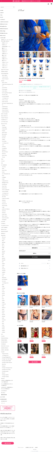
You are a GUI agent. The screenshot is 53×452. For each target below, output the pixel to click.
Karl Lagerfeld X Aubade (7, 92)
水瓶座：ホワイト (4, 58)
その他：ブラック (4, 65)
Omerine (3, 270)
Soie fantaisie (4, 279)
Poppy (3, 302)
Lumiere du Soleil (5, 198)
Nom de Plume (5, 151)
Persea (3, 293)
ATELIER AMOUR (4, 73)
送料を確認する (29, 90)
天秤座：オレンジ (5, 53)
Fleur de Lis (4, 203)
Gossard (2, 161)
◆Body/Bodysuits (4, 28)
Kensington (4, 219)
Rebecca (3, 307)
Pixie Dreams (4, 205)
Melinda (3, 242)
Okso (3, 267)
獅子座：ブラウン (4, 50)
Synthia (3, 332)
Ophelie (3, 272)
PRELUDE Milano (4, 338)
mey (2, 334)
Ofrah (3, 265)
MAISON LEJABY (4, 231)
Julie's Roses (4, 132)
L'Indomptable (5, 108)
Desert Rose (4, 170)
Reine (3, 309)
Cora (3, 144)
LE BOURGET (4, 390)
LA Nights (4, 177)
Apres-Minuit (4, 75)
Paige (3, 286)
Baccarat (4, 237)
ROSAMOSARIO (4, 342)
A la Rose (4, 166)
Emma (3, 172)
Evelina (3, 125)
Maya (3, 240)
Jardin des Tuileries (6, 209)
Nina (3, 254)
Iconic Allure (4, 91)
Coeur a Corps (5, 99)
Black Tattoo (4, 216)
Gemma (3, 238)
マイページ (3, 403)
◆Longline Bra (3, 26)
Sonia (3, 325)
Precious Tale (4, 94)
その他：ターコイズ (5, 62)
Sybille (3, 330)
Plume (3, 300)
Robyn (3, 311)
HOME (1, 10)
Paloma (3, 288)
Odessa (3, 263)
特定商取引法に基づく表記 (29, 447)
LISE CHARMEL (4, 227)
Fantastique (4, 127)
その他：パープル (5, 64)
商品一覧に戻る (35, 361)
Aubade (2, 80)
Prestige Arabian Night (6, 360)
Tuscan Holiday (5, 191)
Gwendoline (4, 148)
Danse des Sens (5, 101)
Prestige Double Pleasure (7, 362)
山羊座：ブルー (4, 57)
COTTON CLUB (4, 121)
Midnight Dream (5, 182)
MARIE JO (3, 233)
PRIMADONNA (4, 340)
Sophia (3, 326)
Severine (3, 137)
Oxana (3, 274)
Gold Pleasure (5, 106)
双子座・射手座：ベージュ (6, 46)
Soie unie (4, 281)
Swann (3, 328)
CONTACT (2, 19)
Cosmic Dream (5, 77)
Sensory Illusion (5, 110)
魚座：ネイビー (4, 60)
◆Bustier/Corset (3, 24)
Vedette (3, 139)
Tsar (3, 275)
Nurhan (3, 258)
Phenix (3, 295)
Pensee (3, 291)
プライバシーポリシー (21, 447)
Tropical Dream (5, 353)
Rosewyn (4, 153)
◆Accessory (3, 35)
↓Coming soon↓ (5, 98)
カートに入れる (35, 257)
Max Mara (3, 392)
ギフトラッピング (22, 250)
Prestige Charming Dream (7, 367)
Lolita (3, 179)
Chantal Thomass (4, 117)
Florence (4, 212)
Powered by (34, 451)
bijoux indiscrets (4, 115)
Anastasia (4, 210)
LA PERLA (3, 223)
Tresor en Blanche (5, 189)
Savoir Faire (4, 155)
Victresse (4, 146)
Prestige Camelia (5, 376)
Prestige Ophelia (5, 374)
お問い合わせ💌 (8, 443)
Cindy (3, 207)
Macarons (4, 364)
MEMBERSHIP (4, 401)
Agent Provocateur (5, 69)
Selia (3, 321)
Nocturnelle (4, 134)
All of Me (4, 196)
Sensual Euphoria (5, 111)
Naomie (3, 251)
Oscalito (3, 336)
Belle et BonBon (4, 113)
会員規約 (36, 447)
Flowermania (4, 89)
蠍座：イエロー (4, 55)
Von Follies (4, 141)
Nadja (3, 247)
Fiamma (3, 130)
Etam (2, 159)
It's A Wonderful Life (6, 173)
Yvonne (3, 157)
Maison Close (4, 229)
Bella (3, 168)
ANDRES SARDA (4, 71)
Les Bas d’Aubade (5, 96)
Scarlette (4, 319)
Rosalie (3, 314)
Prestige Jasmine (5, 371)
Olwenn (3, 268)
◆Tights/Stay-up (3, 33)
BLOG (1, 17)
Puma (3, 305)
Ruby (3, 318)
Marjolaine (3, 235)
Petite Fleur (4, 214)
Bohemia (4, 200)
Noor (3, 256)
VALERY (2, 351)
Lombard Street (5, 180)
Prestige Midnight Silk (6, 357)
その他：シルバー (5, 67)
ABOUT (2, 12)
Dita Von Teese (4, 123)
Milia (3, 244)
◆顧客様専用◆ (4, 394)
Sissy (3, 323)
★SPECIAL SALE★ (4, 21)
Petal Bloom (4, 184)
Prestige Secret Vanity (6, 369)
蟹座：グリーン (4, 48)
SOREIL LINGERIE (5, 349)
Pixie (3, 298)
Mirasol (3, 373)
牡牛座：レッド (4, 44)
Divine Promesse (5, 78)
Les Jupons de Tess (5, 225)
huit (2, 163)
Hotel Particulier (5, 217)
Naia (3, 249)
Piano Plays (4, 186)
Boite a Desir (4, 82)
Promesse (4, 304)
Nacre (3, 245)
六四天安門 (7, 447)
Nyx (3, 261)
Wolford (2, 378)
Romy (3, 312)
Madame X (4, 150)
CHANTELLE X (4, 119)
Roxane (3, 316)
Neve (3, 284)
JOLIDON (3, 221)
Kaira (3, 175)
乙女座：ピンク (4, 51)
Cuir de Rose (4, 87)
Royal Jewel (4, 187)
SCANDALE (3, 344)
